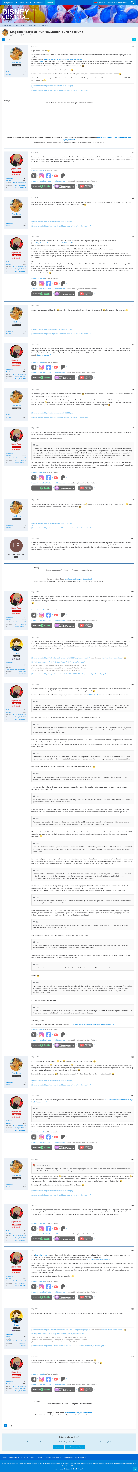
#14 (132, 1057)
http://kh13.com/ (43, 355)
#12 (132, 637)
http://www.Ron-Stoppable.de (111, 658)
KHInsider (92, 695)
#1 (133, 46)
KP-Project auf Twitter (58, 662)
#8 (133, 428)
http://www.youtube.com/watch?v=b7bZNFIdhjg (53, 243)
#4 (133, 236)
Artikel (41, 61)
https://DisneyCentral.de (19, 183)
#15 (132, 1095)
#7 (133, 389)
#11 (132, 592)
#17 (132, 1205)
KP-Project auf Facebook (39, 662)
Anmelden (58, 1447)
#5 (133, 306)
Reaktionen (9, 72)
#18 (132, 1251)
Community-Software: (69, 1469)
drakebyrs (22, 674)
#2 (133, 153)
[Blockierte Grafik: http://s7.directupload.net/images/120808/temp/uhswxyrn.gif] (59, 658)
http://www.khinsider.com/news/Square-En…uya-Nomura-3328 (92, 1024)
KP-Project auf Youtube (76, 662)
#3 (133, 198)
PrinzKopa (15, 35)
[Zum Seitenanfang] (135, 1469)
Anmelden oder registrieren (117, 3)
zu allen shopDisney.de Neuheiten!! (78, 579)
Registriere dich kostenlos (74, 1442)
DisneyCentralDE (20, 185)
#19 (132, 1309)
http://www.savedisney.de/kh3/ (98, 1259)
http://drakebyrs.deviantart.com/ (16, 669)
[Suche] (132, 2)
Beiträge (8, 74)
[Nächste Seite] (9, 39)
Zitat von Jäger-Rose (43, 1165)
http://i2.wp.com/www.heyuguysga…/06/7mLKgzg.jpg (63, 59)
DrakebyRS (22, 671)
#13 (132, 684)
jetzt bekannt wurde (42, 1255)
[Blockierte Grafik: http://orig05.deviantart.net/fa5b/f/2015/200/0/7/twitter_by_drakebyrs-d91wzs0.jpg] (67, 674)
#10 (132, 538)
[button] (100, 2)
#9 (133, 500)
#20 (132, 1356)
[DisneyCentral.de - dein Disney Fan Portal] (69, 14)
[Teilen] (134, 39)
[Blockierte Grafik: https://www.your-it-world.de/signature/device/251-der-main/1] (60, 90)
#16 (132, 1159)
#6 (133, 344)
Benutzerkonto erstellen (75, 1447)
